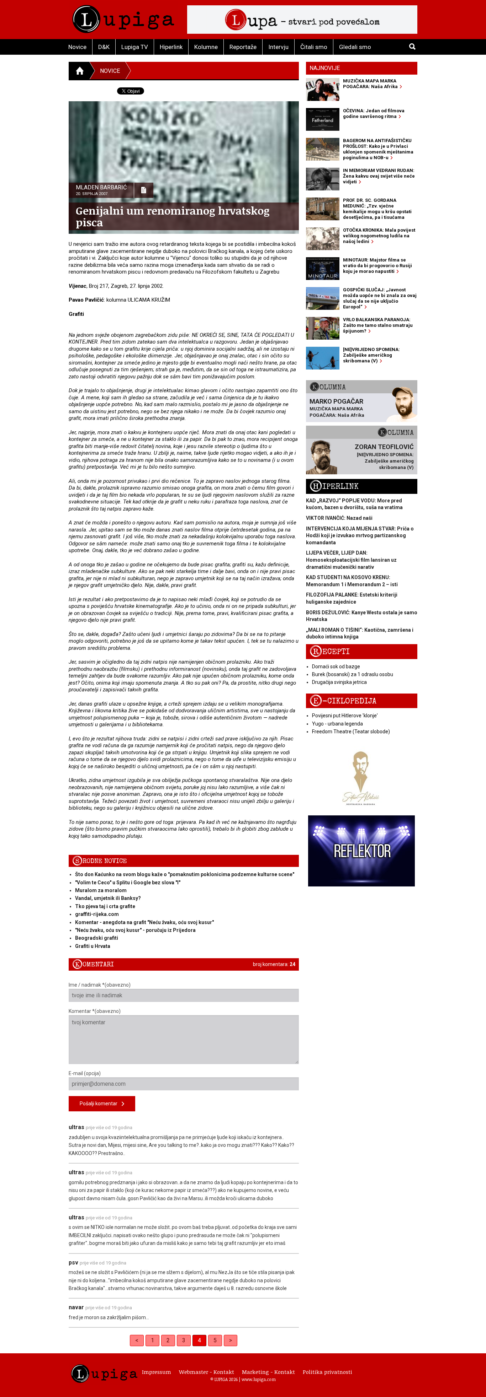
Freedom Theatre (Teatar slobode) (351, 731)
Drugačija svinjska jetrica (339, 682)
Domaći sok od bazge (336, 666)
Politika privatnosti (327, 1371)
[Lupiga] (123, 17)
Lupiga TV (134, 46)
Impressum (156, 1371)
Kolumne (206, 46)
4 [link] (199, 1340)
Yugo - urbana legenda (337, 724)
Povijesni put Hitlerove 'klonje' (345, 715)
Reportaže (243, 46)
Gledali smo (355, 46)
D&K (104, 46)
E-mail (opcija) (85, 1073)
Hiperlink (171, 46)
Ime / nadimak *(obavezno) (100, 985)
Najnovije (325, 68)
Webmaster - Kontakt (206, 1371)
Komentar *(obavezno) (95, 1011)
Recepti (330, 651)
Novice (77, 46)
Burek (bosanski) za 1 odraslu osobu (352, 674)
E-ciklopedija (343, 701)
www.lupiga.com (259, 1379)
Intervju (278, 46)
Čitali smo (313, 46)
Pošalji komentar (101, 1103)
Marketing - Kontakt (268, 1371)
